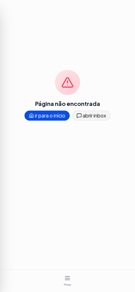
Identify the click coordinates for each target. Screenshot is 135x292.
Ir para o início (49, 115)
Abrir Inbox (94, 115)
